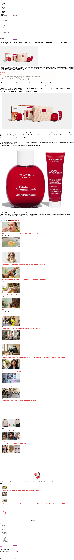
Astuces (4, 4)
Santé (3, 7)
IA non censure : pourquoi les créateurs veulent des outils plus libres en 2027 (17, 386)
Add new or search (3, 551)
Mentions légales (4, 513)
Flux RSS (3, 514)
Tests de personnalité (8, 32)
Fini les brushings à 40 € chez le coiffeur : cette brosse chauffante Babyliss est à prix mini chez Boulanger (23, 264)
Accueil (3, 3)
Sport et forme (5, 355)
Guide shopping (15, 220)
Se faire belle (6, 20)
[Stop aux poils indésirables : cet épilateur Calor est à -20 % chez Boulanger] (38, 288)
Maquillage (7, 22)
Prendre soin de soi (8, 25)
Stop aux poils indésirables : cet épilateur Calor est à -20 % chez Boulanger (17, 294)
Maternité (4, 11)
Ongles (6, 23)
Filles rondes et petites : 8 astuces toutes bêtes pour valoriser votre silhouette (17, 430)
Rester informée (7, 18)
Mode (3, 8)
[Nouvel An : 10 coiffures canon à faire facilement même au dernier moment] (38, 449)
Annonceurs (4, 510)
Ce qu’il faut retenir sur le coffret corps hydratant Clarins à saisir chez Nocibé (16, 79)
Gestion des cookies (5, 512)
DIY (3, 12)
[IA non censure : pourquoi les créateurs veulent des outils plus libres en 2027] (38, 378)
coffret (6, 84)
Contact (3, 511)
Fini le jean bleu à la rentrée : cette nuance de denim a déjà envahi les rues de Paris (19, 400)
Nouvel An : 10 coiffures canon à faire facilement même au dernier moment (17, 456)
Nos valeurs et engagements (6, 509)
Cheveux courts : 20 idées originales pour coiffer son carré (14, 443)
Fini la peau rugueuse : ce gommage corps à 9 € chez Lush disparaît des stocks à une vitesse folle (21, 233)
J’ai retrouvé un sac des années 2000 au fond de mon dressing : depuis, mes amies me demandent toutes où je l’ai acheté (26, 342)
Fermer (1, 523)
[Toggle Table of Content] (1, 74)
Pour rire (5, 30)
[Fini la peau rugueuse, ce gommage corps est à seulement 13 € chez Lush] (38, 303)
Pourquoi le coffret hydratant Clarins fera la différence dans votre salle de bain (16, 78)
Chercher (15, 15)
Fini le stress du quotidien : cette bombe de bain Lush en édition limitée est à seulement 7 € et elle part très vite (24, 249)
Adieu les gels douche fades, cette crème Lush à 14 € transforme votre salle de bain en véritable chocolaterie (24, 279)
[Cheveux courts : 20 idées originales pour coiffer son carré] (38, 436)
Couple (3, 6)
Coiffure (4, 10)
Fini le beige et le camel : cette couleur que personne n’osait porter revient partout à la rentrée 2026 (22, 328)
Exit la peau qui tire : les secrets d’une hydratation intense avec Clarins (15, 77)
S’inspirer (5, 27)
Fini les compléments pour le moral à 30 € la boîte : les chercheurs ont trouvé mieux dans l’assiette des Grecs (24, 371)
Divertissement (5, 384)
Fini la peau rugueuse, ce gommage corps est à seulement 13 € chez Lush (17, 309)
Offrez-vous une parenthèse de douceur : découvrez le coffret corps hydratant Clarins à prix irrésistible (21, 76)
